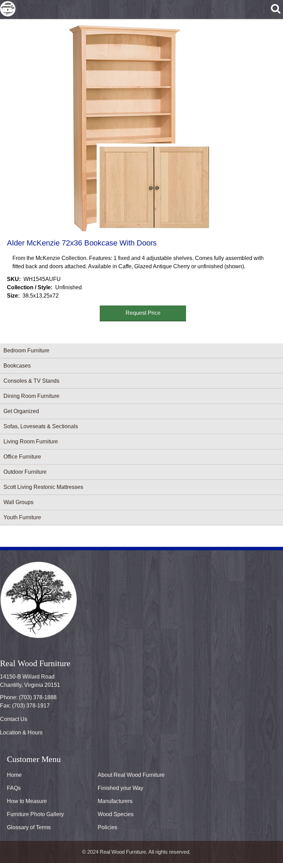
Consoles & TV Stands (31, 381)
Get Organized (21, 411)
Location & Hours (21, 732)
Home (14, 775)
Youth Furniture (22, 517)
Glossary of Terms (29, 827)
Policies (107, 827)
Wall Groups (18, 502)
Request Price (143, 313)
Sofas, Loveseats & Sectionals (40, 426)
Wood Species (116, 814)
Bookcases (17, 366)
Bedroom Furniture (26, 350)
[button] (140, 127)
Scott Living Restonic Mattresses (43, 487)
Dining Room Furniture (31, 396)
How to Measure (27, 801)
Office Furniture (22, 457)
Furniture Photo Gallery (35, 814)
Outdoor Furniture (25, 472)
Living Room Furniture (30, 441)
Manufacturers (115, 801)
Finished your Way (120, 788)
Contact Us (13, 719)
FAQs (14, 788)
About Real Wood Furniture (131, 775)
